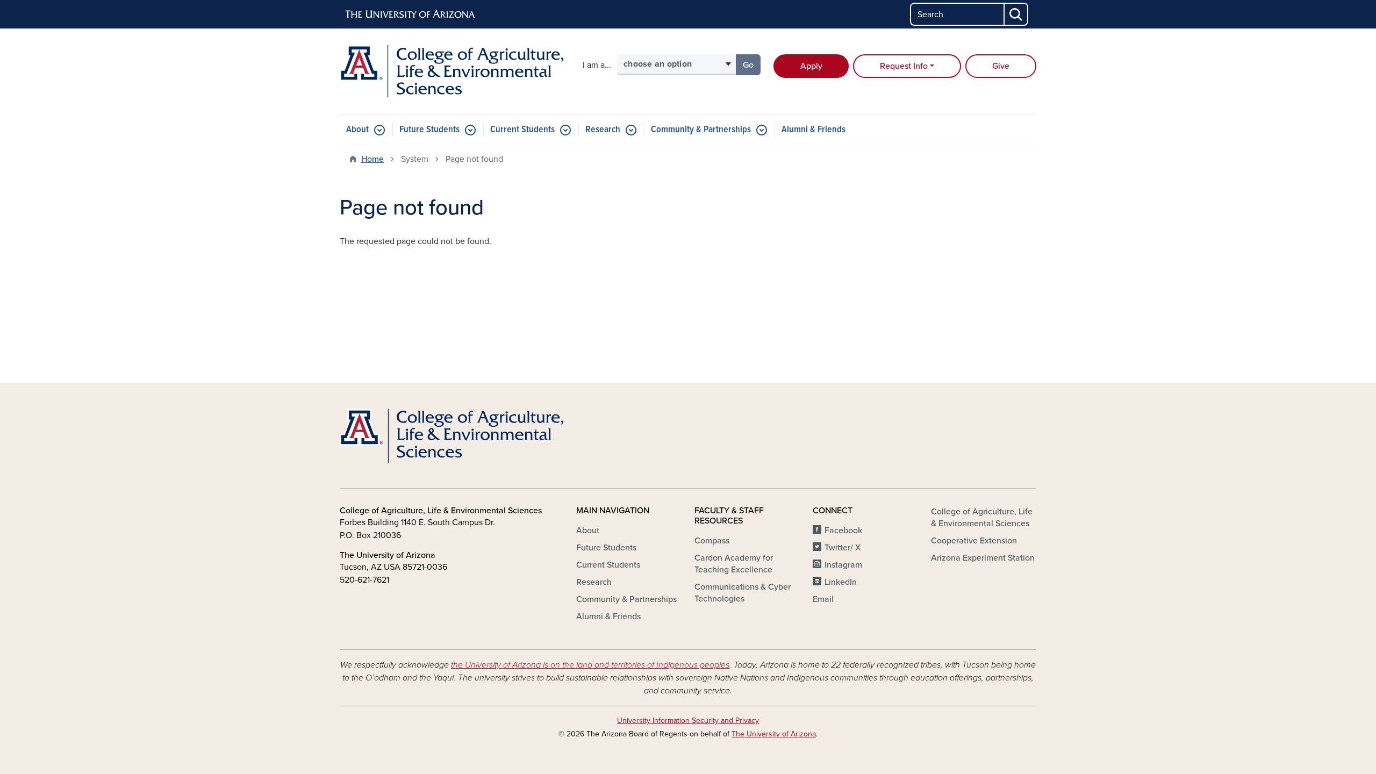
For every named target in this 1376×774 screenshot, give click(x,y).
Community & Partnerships (701, 130)
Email (823, 599)
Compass (711, 540)
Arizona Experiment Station (983, 558)
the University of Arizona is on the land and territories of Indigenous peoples (590, 665)
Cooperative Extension (974, 540)
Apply (811, 66)
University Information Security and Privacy (688, 720)
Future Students (429, 130)
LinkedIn (841, 582)
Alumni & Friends (813, 130)
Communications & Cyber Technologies (742, 593)
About (357, 130)
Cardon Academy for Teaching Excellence (733, 564)
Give (1000, 66)
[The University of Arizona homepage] (410, 14)
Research (602, 130)
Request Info (904, 66)
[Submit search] (1016, 14)
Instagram (843, 565)
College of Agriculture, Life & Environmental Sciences (982, 517)
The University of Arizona (774, 734)
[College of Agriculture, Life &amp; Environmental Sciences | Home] (451, 71)
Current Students (522, 130)
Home (372, 159)
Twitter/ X (843, 547)
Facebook (843, 530)
